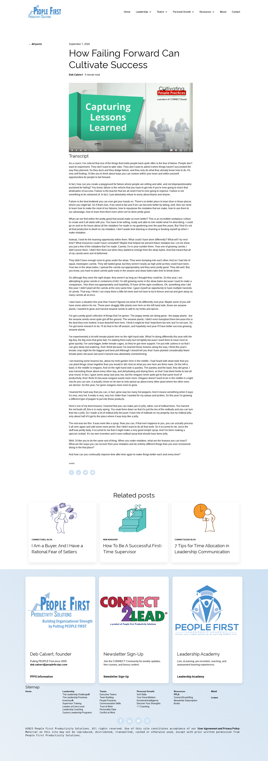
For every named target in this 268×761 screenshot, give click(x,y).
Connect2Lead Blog (183, 697)
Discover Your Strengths (149, 703)
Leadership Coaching (73, 709)
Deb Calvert (76, 74)
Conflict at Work (107, 712)
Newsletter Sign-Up (116, 676)
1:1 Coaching (143, 706)
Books (177, 703)
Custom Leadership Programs (77, 712)
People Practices (108, 700)
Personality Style (108, 709)
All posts (37, 44)
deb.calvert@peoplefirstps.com (48, 664)
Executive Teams (108, 694)
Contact (236, 11)
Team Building (107, 697)
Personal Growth (182, 11)
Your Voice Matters (146, 697)
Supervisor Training (72, 703)
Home (127, 11)
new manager (110, 539)
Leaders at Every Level (74, 706)
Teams (160, 11)
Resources (205, 11)
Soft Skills (142, 694)
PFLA (176, 694)
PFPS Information (41, 676)
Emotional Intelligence (147, 700)
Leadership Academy (190, 676)
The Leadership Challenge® (76, 694)
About (223, 11)
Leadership (142, 11)
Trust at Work (106, 706)
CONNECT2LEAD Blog (185, 539)
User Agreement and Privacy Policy (218, 728)
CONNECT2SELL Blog (42, 539)
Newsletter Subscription (185, 700)
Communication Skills (110, 703)
